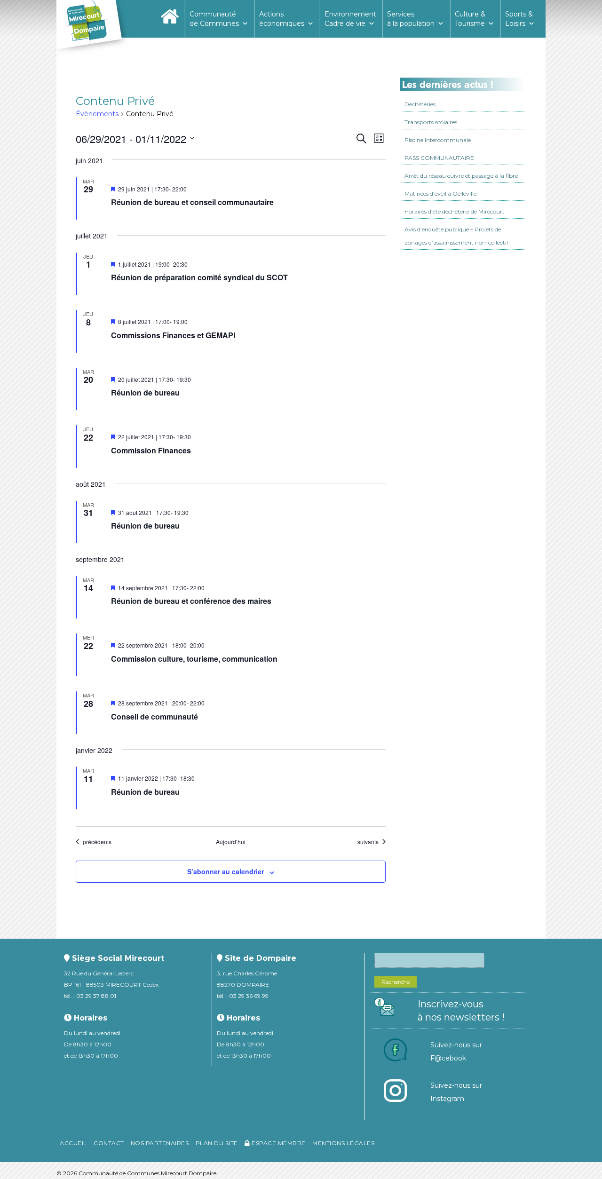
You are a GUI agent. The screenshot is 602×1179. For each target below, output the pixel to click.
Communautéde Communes (214, 19)
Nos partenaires (160, 1143)
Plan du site (217, 1143)
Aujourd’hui (231, 842)
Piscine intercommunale (437, 139)
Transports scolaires (430, 122)
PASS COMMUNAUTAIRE (439, 157)
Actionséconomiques (281, 19)
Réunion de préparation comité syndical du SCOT (199, 277)
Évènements (97, 114)
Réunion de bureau (145, 392)
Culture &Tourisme (470, 19)
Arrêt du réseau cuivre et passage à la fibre (461, 175)
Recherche (395, 981)
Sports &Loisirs (519, 19)
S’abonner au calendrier (225, 871)
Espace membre (278, 1143)
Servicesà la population (411, 19)
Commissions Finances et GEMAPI (173, 335)
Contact (109, 1143)
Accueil (73, 1143)
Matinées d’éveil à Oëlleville (440, 193)
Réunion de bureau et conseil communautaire (192, 202)
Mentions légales (343, 1143)
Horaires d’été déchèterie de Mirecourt (454, 211)
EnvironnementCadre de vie (350, 19)
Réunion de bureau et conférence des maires (191, 600)
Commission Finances (151, 450)
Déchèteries (420, 104)
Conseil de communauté (154, 716)
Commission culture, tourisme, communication (194, 658)
